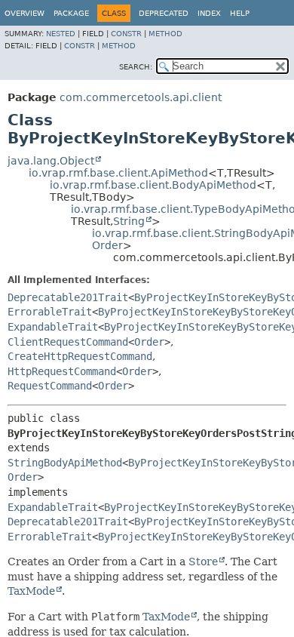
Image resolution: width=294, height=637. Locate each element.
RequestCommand (50, 386)
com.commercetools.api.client (141, 97)
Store (203, 561)
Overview (24, 13)
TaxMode (31, 591)
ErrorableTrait (50, 312)
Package (71, 13)
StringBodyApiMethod (65, 463)
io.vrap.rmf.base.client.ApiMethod (118, 173)
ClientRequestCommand (68, 342)
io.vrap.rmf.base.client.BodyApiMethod (153, 185)
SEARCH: (135, 67)
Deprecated (163, 13)
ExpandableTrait (53, 327)
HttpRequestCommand (62, 371)
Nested (60, 33)
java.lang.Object (51, 161)
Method (165, 33)
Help (240, 13)
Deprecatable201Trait (68, 297)
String (129, 221)
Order (107, 245)
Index (209, 13)
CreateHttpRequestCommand (80, 356)
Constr (126, 33)
